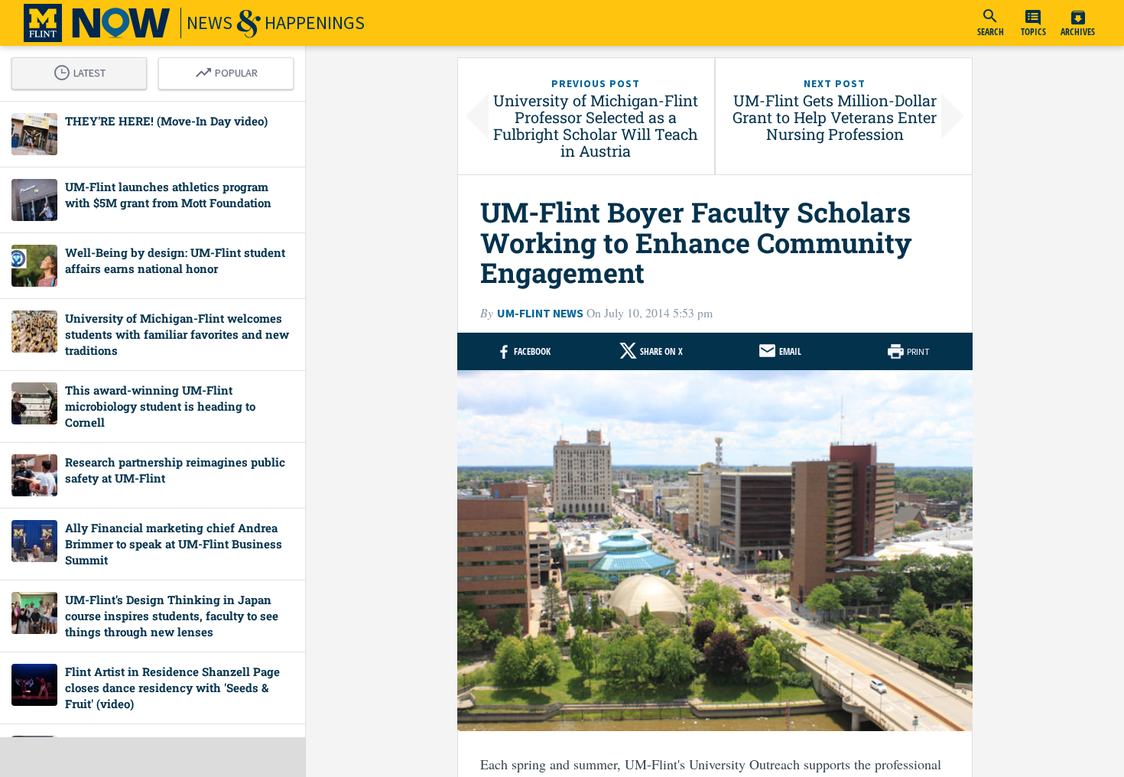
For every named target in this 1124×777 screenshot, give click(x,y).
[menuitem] (990, 23)
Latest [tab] (83, 70)
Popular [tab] (230, 70)
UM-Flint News (540, 313)
